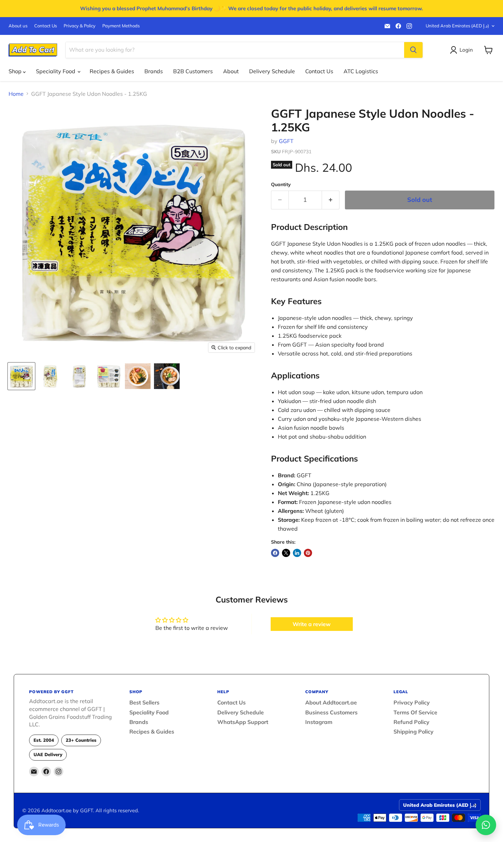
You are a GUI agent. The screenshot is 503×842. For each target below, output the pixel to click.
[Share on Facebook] (275, 553)
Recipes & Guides (112, 71)
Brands (153, 71)
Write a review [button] (312, 624)
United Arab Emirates (457, 25)
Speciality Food (56, 71)
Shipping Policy (414, 731)
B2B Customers (193, 71)
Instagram (318, 721)
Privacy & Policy (79, 25)
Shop (16, 71)
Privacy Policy (412, 702)
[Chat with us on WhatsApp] (486, 825)
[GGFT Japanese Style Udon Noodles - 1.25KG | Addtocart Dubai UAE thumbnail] (21, 376)
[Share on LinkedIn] (297, 553)
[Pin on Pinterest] (308, 553)
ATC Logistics (361, 71)
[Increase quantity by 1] (330, 200)
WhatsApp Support (242, 721)
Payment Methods (121, 25)
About (231, 71)
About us (18, 25)
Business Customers (331, 712)
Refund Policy (411, 721)
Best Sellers (144, 702)
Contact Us (45, 25)
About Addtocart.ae (331, 702)
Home (16, 94)
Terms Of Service (415, 712)
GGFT (286, 141)
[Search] (413, 50)
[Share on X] (286, 553)
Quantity (281, 184)
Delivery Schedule (272, 71)
